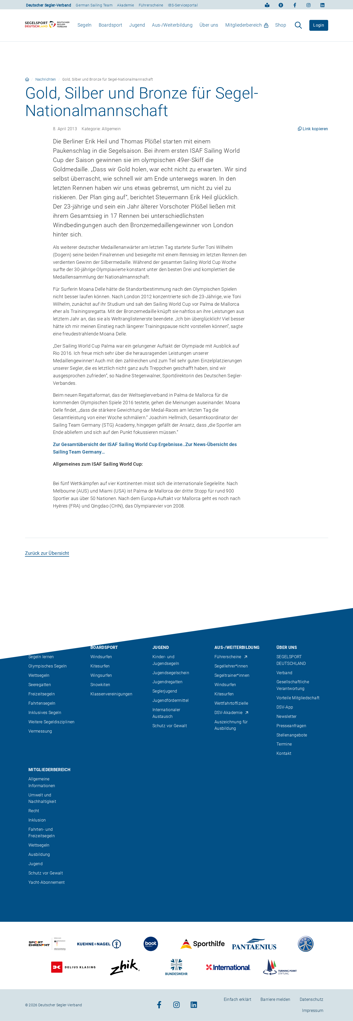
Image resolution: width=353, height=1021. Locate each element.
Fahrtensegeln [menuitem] (42, 703)
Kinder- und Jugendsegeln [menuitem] (165, 660)
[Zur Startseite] (47, 25)
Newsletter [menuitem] (287, 716)
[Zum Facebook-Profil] (295, 4)
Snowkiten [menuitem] (100, 684)
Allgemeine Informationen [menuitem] (41, 782)
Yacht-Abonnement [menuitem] (46, 882)
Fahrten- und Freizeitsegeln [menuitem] (41, 832)
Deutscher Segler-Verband (48, 5)
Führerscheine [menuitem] (227, 657)
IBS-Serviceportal (183, 5)
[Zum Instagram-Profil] (309, 4)
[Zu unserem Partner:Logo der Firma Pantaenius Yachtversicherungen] (254, 944)
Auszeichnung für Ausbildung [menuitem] (231, 725)
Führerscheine (151, 5)
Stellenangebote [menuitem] (292, 735)
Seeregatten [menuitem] (39, 684)
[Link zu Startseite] (27, 79)
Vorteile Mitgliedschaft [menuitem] (298, 697)
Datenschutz (312, 999)
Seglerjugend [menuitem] (164, 691)
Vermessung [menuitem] (40, 731)
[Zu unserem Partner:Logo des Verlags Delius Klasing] (73, 967)
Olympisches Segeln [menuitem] (47, 666)
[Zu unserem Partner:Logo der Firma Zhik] (125, 967)
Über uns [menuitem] (208, 25)
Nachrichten (45, 79)
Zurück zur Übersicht (47, 553)
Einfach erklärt (237, 999)
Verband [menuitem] (285, 672)
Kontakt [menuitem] (284, 753)
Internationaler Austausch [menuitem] (166, 713)
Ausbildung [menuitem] (39, 854)
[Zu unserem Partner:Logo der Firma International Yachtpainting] (228, 967)
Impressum (312, 1010)
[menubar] (182, 25)
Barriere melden (275, 999)
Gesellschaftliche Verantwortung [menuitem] (293, 685)
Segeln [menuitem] (85, 25)
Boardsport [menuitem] (110, 25)
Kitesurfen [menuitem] (100, 666)
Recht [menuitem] (33, 810)
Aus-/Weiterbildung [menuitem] (172, 25)
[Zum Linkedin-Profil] (322, 4)
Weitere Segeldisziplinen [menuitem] (51, 722)
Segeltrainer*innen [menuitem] (231, 675)
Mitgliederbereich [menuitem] (243, 25)
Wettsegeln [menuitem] (39, 675)
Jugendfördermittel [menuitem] (170, 700)
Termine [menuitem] (284, 744)
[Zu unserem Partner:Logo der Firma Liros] (306, 944)
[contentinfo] (176, 814)
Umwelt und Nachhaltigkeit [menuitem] (42, 798)
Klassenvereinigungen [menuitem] (111, 694)
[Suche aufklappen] (298, 25)
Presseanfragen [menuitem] (291, 725)
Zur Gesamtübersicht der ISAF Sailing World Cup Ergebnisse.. (119, 444)
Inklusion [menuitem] (37, 820)
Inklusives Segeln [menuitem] (44, 712)
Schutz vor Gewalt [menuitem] (169, 725)
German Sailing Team (94, 5)
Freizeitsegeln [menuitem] (41, 694)
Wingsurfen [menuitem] (101, 675)
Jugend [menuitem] (137, 25)
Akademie (125, 5)
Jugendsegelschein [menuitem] (170, 672)
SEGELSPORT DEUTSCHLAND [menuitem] (291, 660)
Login (318, 25)
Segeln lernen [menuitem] (41, 657)
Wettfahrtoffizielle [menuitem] (231, 703)
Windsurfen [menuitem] (101, 657)
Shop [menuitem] (280, 25)
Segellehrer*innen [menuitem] (231, 666)
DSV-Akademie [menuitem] (228, 712)
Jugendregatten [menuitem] (167, 682)
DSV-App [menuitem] (285, 707)
